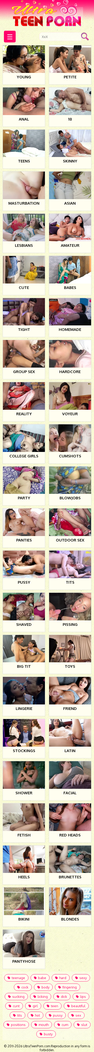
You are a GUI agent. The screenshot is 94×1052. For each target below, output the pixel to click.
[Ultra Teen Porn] (47, 14)
